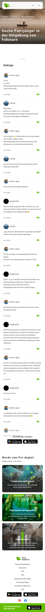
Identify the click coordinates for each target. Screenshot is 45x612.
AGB (22, 571)
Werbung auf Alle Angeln (22, 579)
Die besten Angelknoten (22, 586)
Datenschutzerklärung (22, 564)
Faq (22, 589)
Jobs (22, 575)
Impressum (22, 568)
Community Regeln (22, 582)
